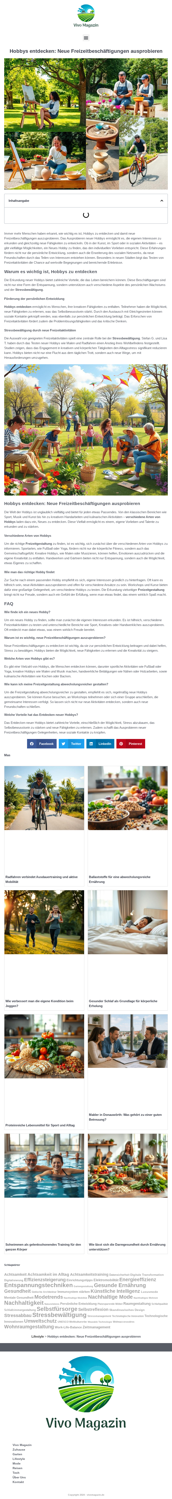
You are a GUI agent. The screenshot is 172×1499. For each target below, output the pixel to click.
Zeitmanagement (96, 1327)
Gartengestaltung (83, 1286)
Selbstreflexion (93, 1309)
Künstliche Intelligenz (115, 1291)
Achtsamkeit (15, 1274)
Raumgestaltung (137, 1303)
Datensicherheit (119, 1274)
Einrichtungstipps (79, 1280)
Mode (17, 1463)
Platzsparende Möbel (110, 1303)
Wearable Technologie (100, 1322)
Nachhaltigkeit (24, 1303)
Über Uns (19, 1477)
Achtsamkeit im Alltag (48, 1274)
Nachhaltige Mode (110, 1297)
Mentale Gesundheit (19, 1297)
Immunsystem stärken (73, 1291)
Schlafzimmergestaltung (20, 1310)
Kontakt (18, 1482)
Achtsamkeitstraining (89, 1274)
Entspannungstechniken (38, 1285)
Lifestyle (37, 1336)
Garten (17, 1454)
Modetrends (48, 1297)
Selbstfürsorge (57, 1309)
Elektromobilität (106, 1280)
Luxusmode (149, 1291)
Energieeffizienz (137, 1279)
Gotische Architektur (44, 1291)
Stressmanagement (99, 1316)
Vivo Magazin (22, 1445)
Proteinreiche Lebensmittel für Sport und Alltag (40, 1125)
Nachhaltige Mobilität (75, 1298)
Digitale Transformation (147, 1274)
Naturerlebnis (51, 1304)
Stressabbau (17, 1315)
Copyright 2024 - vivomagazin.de (86, 1495)
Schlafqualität (159, 1303)
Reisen (17, 1468)
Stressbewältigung (59, 1314)
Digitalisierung (13, 1280)
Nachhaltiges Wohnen (146, 1298)
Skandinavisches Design (127, 1310)
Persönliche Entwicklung (78, 1303)
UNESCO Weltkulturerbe (72, 1322)
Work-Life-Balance (68, 1327)
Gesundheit (17, 1291)
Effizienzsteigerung (45, 1279)
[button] (86, 37)
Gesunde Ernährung (120, 1285)
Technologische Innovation (128, 1316)
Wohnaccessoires (123, 1321)
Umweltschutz (40, 1321)
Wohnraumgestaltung (29, 1326)
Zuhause (19, 1449)
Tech (16, 1472)
